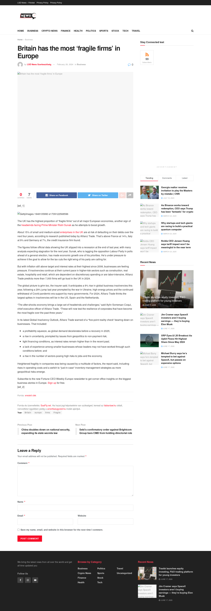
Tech (125, 30)
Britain (28, 412)
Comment (23, 463)
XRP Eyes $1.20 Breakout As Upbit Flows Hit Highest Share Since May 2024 (176, 339)
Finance (65, 30)
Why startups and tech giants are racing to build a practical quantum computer (177, 226)
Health (78, 30)
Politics (91, 30)
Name (21, 501)
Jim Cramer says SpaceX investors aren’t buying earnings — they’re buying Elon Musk (175, 319)
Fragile (57, 412)
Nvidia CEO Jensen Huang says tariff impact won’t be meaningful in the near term (176, 244)
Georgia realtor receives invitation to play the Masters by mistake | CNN (176, 190)
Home (20, 30)
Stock (115, 30)
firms (47, 412)
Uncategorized (124, 573)
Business (32, 30)
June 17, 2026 (150, 305)
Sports (103, 30)
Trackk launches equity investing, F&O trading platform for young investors (164, 299)
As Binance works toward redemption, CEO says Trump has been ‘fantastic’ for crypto (177, 208)
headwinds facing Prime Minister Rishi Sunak (46, 225)
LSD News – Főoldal (26, 2)
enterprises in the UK (71, 232)
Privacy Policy (42, 2)
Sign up (52, 383)
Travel (136, 30)
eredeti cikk (30, 395)
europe (38, 412)
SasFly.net (46, 405)
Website (82, 515)
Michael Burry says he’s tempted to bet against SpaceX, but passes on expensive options (174, 358)
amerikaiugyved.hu (56, 408)
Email (21, 515)
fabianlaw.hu (110, 405)
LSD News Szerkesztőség (39, 64)
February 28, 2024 (65, 64)
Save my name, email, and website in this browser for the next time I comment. (62, 529)
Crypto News (49, 30)
